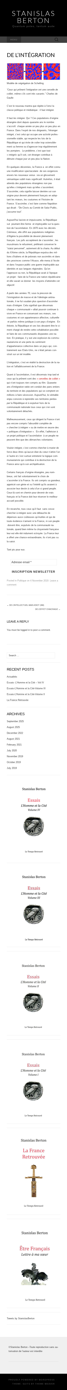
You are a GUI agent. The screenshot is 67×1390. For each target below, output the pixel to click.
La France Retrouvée (17, 700)
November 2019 (15, 756)
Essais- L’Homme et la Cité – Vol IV (25, 682)
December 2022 (15, 733)
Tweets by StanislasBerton (20, 1318)
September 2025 (15, 721)
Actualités (12, 676)
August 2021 (13, 738)
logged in (25, 630)
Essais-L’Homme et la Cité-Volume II (26, 694)
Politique (21, 580)
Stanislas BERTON (33, 17)
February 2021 (14, 744)
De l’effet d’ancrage (47, 609)
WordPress (47, 1380)
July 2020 (12, 750)
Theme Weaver (45, 1384)
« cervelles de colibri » (48, 378)
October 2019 (14, 762)
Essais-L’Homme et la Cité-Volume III (26, 688)
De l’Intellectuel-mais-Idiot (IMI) (25, 605)
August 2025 (13, 727)
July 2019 (12, 768)
